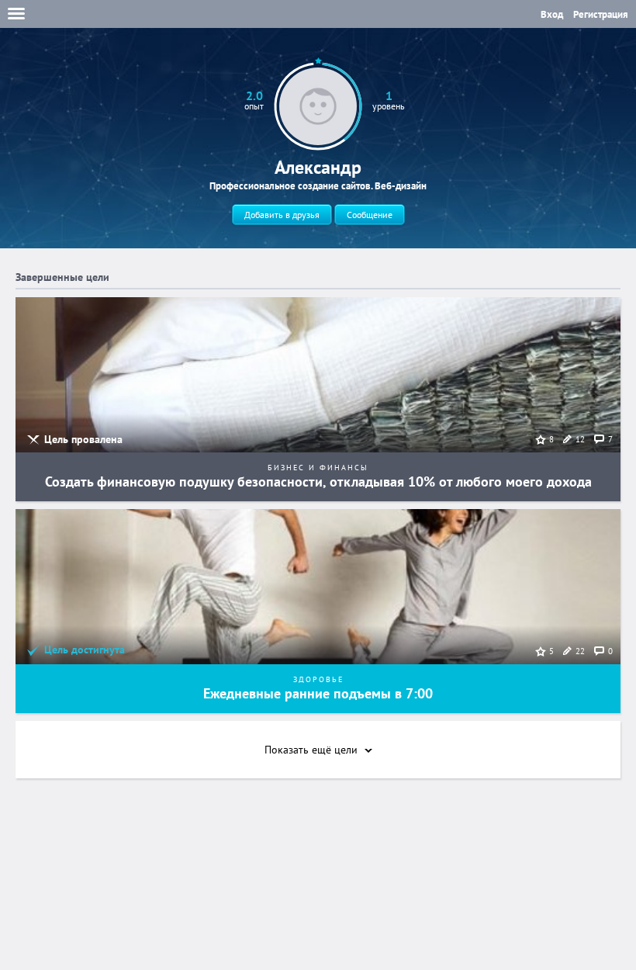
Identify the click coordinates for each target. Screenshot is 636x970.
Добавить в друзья (282, 214)
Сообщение (369, 214)
